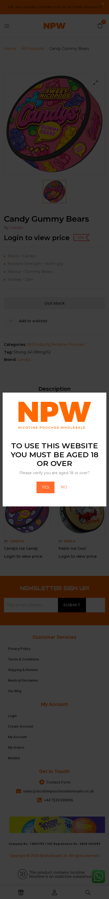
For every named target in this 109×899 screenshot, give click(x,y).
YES (45, 487)
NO (64, 487)
